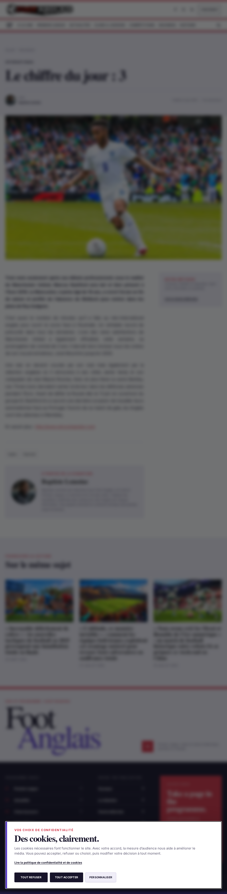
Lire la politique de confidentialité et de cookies (48, 862)
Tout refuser (31, 877)
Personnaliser (100, 877)
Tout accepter (66, 877)
